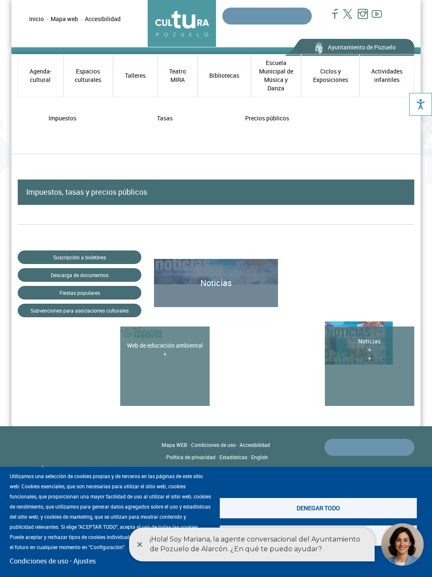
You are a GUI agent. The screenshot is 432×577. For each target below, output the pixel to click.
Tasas (165, 118)
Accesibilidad (103, 19)
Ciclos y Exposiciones (330, 75)
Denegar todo (318, 508)
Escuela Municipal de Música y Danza (276, 75)
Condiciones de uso (213, 444)
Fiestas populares (79, 292)
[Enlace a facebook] (331, 18)
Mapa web (64, 19)
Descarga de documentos (79, 275)
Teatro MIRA (177, 75)
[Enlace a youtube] (373, 18)
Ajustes (84, 561)
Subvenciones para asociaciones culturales (79, 310)
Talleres (135, 75)
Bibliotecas (224, 75)
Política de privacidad (191, 457)
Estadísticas (233, 457)
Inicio (36, 19)
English (259, 457)
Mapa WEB (174, 444)
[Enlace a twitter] (345, 18)
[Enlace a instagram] (359, 18)
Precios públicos (267, 118)
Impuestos (62, 118)
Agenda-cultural (40, 75)
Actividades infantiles (386, 75)
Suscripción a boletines (79, 257)
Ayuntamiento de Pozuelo (362, 47)
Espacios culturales (88, 75)
